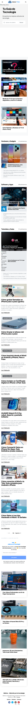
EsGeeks (14, 699)
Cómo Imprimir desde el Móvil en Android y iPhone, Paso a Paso (13, 357)
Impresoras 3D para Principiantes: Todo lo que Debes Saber (13, 651)
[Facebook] (9, 703)
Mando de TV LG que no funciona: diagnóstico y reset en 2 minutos (13, 99)
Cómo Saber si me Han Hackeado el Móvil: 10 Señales (13, 516)
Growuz (18, 697)
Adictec (9, 699)
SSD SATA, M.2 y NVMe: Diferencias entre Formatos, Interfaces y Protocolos (14, 173)
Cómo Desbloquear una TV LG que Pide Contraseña (16, 261)
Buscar (21, 22)
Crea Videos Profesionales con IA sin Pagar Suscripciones (13, 593)
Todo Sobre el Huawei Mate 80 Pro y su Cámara (13, 170)
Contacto (19, 699)
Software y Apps (7, 184)
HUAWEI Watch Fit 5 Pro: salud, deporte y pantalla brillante (15, 165)
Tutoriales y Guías (7, 62)
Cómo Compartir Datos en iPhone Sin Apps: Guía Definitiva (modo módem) (12, 449)
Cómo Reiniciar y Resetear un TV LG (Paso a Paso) (14, 276)
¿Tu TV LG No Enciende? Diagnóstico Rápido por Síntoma (13, 246)
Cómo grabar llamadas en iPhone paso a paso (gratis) (14, 278)
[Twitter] (12, 703)
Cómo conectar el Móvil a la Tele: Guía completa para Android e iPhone (12, 483)
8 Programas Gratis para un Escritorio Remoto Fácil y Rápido (14, 214)
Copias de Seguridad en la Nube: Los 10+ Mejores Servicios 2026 (13, 202)
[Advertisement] (14, 42)
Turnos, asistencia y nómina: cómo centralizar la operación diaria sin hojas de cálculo (13, 220)
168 (13, 533)
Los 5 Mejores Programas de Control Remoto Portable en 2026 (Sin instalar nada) (14, 217)
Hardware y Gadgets (8, 141)
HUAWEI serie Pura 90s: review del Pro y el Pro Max (14, 159)
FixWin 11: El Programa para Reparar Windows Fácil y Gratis (16, 208)
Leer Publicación (5, 312)
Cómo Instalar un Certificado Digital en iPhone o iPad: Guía (13, 382)
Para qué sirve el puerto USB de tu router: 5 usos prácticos (13, 176)
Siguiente (17, 533)
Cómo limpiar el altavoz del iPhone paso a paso (12, 333)
